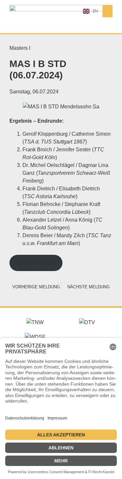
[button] (107, 11)
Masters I (19, 48)
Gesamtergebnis (36, 263)
